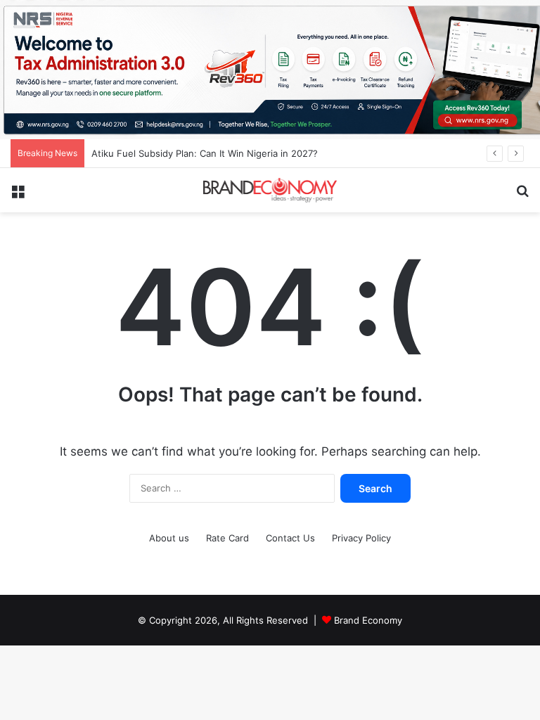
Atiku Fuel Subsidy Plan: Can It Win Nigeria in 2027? (204, 153)
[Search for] (522, 195)
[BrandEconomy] (270, 190)
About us (169, 538)
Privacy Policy (361, 538)
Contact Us (290, 538)
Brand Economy (368, 620)
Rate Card (227, 538)
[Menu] (18, 195)
